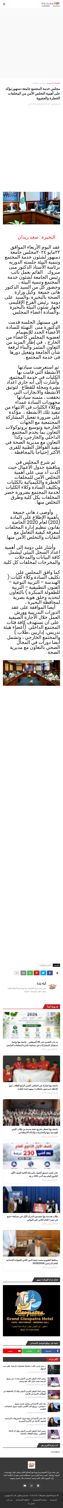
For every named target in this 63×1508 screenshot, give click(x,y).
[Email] (23, 973)
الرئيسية (53, 1499)
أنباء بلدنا (41, 983)
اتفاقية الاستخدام (22, 1499)
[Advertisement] (31, 43)
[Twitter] (43, 973)
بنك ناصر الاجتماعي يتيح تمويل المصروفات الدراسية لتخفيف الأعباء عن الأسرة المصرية (25, 1419)
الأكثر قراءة (53, 1359)
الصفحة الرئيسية (53, 83)
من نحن (9, 1499)
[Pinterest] (37, 973)
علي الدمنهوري (10, 1495)
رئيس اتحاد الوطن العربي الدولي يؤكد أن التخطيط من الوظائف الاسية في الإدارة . (24, 1392)
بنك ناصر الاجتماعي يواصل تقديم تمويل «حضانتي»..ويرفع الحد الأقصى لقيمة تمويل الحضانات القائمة (25, 1406)
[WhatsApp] (30, 973)
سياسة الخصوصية (40, 1499)
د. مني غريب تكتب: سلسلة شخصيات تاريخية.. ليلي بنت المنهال (24, 1367)
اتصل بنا (31, 1503)
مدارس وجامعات (38, 83)
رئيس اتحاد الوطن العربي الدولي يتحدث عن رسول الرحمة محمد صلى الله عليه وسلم (26, 1380)
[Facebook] (50, 973)
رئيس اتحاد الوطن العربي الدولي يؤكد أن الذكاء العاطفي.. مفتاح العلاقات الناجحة (27, 1432)
